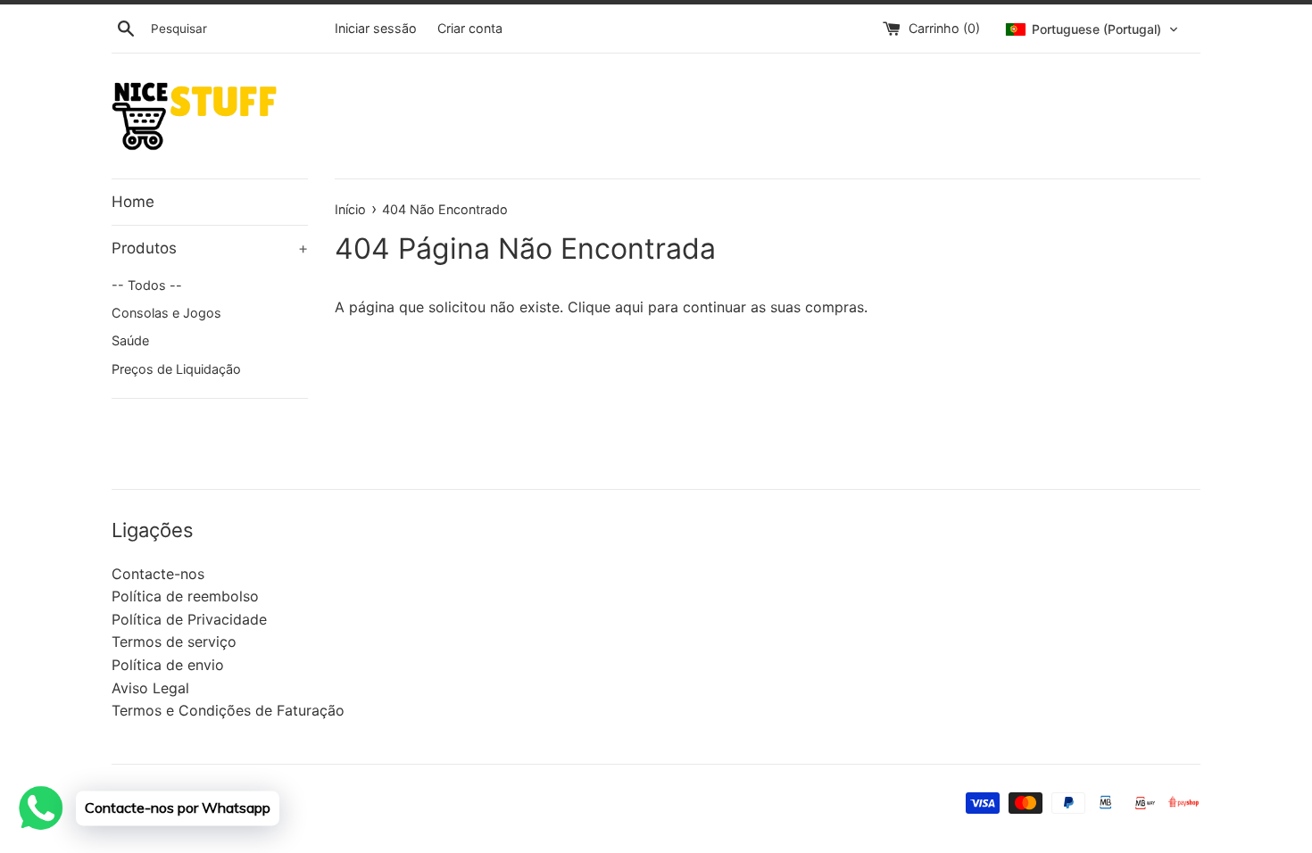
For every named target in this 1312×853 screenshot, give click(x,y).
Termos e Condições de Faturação (228, 710)
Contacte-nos (158, 574)
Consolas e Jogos (166, 312)
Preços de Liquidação (176, 369)
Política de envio (168, 665)
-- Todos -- (147, 285)
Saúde (130, 340)
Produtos (210, 248)
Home (133, 202)
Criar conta (469, 28)
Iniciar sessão (376, 28)
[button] (1092, 29)
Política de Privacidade (189, 619)
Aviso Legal (150, 688)
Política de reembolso (185, 596)
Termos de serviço (174, 641)
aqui (629, 307)
